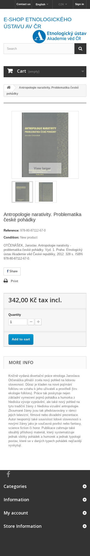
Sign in (79, 4)
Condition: (11, 237)
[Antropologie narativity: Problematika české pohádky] (22, 192)
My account (16, 513)
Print (14, 281)
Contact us (23, 4)
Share (13, 271)
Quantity (14, 315)
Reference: (11, 230)
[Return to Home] (8, 88)
